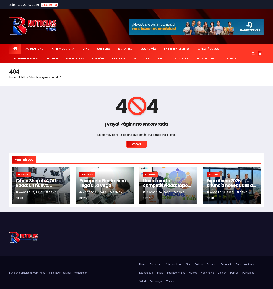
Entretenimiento (176, 49)
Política (118, 58)
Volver (136, 144)
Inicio (12, 77)
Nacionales (75, 58)
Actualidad (34, 49)
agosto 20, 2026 (159, 192)
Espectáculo (146, 272)
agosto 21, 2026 (31, 192)
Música (52, 58)
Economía (148, 49)
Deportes (125, 49)
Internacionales (26, 58)
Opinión (98, 58)
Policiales (141, 58)
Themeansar (79, 272)
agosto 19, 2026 (222, 192)
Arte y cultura (63, 49)
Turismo (229, 58)
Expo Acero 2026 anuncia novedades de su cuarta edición (231, 185)
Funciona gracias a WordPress (27, 272)
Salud (162, 58)
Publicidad (248, 272)
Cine (86, 49)
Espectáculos (208, 49)
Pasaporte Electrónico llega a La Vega (102, 183)
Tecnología (205, 58)
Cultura (103, 49)
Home (142, 264)
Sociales (181, 58)
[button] (253, 53)
